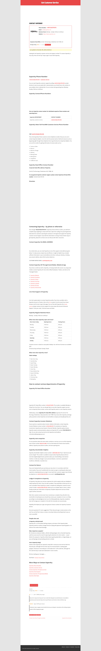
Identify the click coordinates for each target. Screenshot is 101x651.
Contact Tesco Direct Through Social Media (37, 618)
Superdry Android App (35, 287)
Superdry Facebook (35, 277)
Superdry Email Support (35, 571)
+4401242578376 (51, 27)
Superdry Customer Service (35, 567)
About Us (63, 646)
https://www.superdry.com (49, 34)
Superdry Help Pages (34, 575)
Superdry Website (34, 275)
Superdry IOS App (34, 285)
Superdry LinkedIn (34, 283)
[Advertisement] (50, 14)
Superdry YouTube (34, 281)
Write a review (47, 44)
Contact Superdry (33, 614)
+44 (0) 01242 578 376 (34, 79)
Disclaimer (72, 646)
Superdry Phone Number (35, 565)
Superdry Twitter (34, 279)
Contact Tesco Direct (39, 557)
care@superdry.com (46, 29)
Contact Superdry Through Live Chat (37, 569)
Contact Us (68, 646)
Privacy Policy (77, 646)
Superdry (38, 614)
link (50, 302)
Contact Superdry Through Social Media (38, 573)
